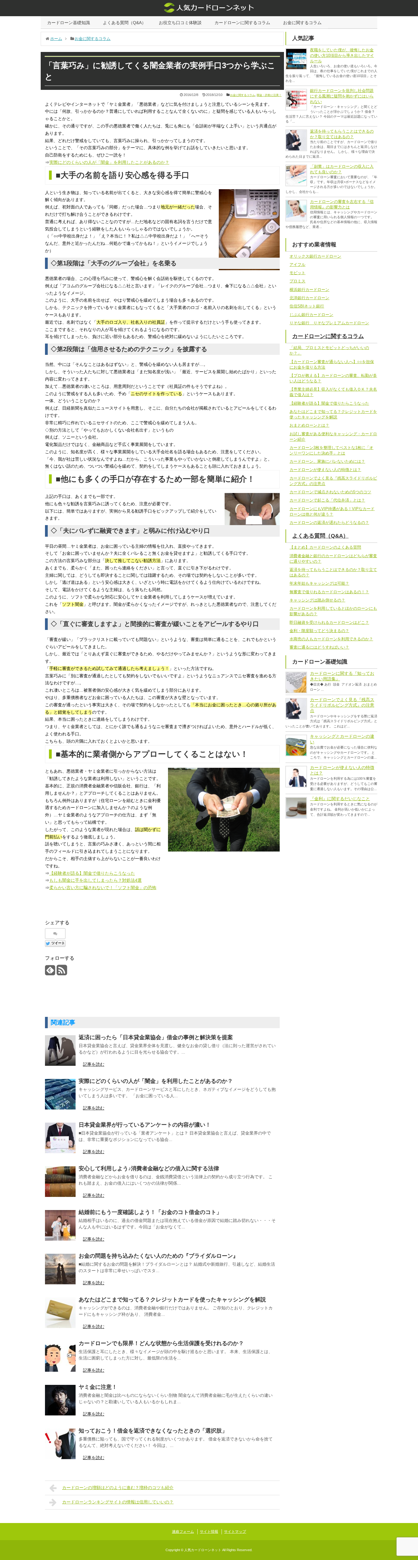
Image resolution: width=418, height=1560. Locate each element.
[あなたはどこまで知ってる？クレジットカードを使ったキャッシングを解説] (60, 1312)
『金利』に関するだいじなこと (340, 798)
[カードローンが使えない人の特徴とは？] (296, 777)
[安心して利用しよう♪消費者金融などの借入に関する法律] (60, 1181)
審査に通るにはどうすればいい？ (319, 647)
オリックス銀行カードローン (315, 256)
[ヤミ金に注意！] (60, 1400)
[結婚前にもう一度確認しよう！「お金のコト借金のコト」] (60, 1225)
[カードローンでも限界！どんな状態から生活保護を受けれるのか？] (60, 1356)
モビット (297, 272)
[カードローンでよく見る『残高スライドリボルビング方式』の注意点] (296, 709)
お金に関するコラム (302, 22)
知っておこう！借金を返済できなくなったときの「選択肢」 (153, 1431)
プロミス (297, 281)
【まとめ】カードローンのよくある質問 (325, 547)
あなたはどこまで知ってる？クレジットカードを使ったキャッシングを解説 (172, 1300)
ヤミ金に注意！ (98, 1387)
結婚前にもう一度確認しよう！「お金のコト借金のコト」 (150, 1212)
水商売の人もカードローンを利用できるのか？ (331, 639)
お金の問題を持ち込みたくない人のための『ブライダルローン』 (158, 1256)
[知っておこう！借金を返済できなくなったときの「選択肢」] (60, 1444)
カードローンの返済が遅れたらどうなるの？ (329, 522)
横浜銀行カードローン (309, 289)
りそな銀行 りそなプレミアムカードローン (329, 323)
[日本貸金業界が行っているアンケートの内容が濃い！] (60, 1138)
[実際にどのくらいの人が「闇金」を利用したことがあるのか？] (60, 1094)
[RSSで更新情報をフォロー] (62, 972)
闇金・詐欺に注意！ (269, 95)
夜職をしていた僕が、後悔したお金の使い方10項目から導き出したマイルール (342, 55)
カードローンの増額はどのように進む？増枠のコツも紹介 (118, 1487)
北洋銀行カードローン (309, 298)
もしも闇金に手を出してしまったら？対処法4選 (95, 880)
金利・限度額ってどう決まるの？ (319, 630)
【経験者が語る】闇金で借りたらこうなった (92, 873)
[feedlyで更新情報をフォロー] (50, 972)
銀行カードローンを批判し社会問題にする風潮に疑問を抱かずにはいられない (342, 96)
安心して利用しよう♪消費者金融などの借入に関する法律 (149, 1168)
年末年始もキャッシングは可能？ (319, 583)
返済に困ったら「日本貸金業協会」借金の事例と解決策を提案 (156, 1037)
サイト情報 (209, 1531)
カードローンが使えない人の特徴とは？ (325, 469)
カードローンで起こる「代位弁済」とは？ (327, 500)
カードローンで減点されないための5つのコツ (330, 492)
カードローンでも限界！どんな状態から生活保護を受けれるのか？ (161, 1343)
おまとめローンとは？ (309, 425)
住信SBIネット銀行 (306, 306)
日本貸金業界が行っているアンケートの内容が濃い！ (145, 1125)
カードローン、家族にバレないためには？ (327, 461)
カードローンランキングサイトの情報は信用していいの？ (118, 1501)
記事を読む (93, 1064)
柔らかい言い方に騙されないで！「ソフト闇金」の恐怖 (102, 887)
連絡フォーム (183, 1531)
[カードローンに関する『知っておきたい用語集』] (296, 682)
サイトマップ (235, 1531)
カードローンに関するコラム (242, 22)
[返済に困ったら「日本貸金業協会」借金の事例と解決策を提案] (60, 1050)
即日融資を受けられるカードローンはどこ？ (329, 622)
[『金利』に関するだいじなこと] (296, 808)
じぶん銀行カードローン (311, 314)
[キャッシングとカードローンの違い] (296, 745)
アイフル (297, 264)
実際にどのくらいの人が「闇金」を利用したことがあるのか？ (109, 162)
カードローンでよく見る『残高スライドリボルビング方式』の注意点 (342, 705)
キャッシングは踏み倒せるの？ (317, 600)
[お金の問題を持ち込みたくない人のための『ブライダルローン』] (60, 1269)
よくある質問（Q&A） (124, 22)
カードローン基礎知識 (68, 22)
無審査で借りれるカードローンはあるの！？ (329, 592)
